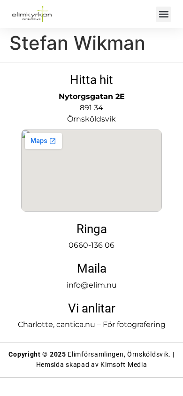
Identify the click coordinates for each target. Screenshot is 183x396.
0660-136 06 (91, 245)
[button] (163, 14)
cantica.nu (75, 324)
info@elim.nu (92, 285)
